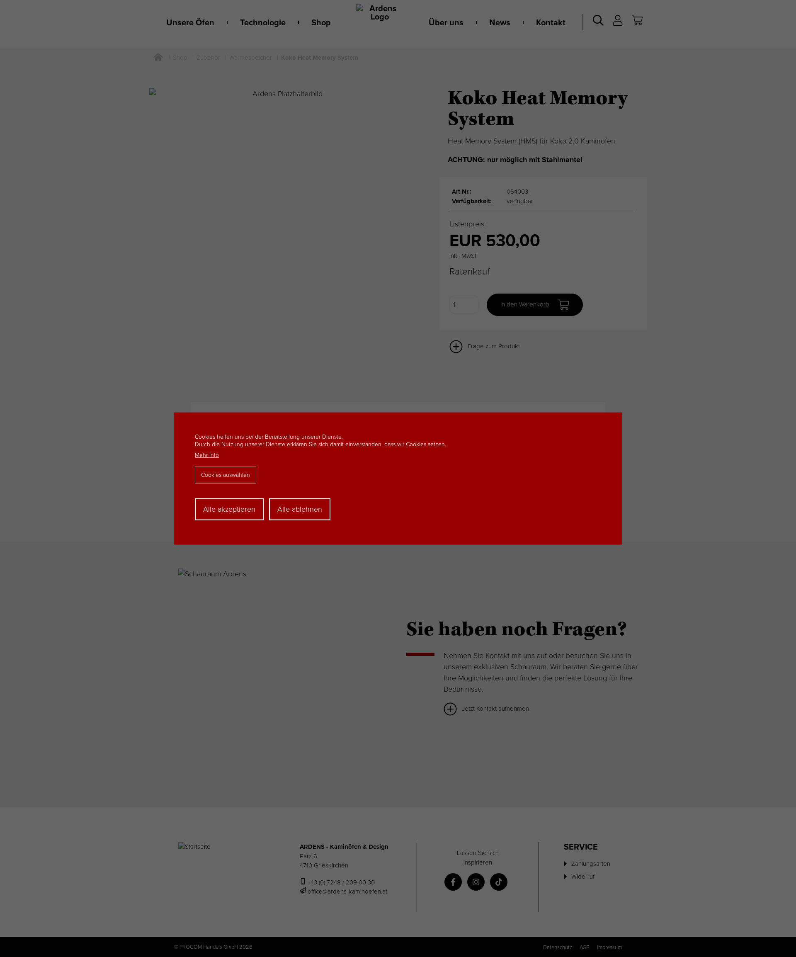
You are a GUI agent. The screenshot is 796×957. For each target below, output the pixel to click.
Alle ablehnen (299, 509)
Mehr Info (207, 455)
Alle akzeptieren (229, 509)
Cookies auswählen (225, 475)
